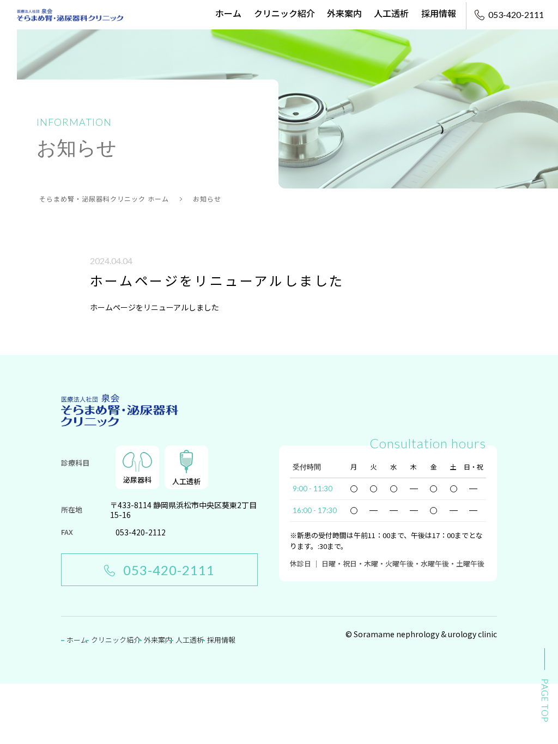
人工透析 (391, 13)
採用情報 (438, 13)
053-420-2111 (169, 570)
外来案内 (344, 13)
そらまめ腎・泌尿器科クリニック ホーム (104, 198)
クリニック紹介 (284, 13)
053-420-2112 (141, 532)
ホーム (228, 13)
